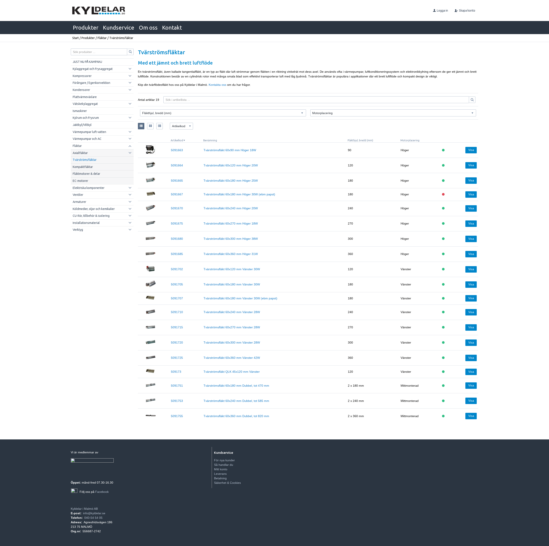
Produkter (85, 27)
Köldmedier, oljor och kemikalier (94, 209)
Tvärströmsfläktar (85, 159)
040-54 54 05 (93, 517)
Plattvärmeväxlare (85, 97)
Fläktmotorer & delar (86, 173)
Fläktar (102, 38)
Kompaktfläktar (83, 167)
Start (75, 38)
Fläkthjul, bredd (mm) (360, 140)
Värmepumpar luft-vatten (89, 132)
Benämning (210, 140)
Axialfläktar (80, 153)
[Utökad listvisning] (159, 126)
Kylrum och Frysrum (86, 117)
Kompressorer (82, 76)
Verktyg (78, 229)
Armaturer (79, 202)
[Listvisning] (141, 126)
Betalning (220, 478)
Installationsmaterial (86, 223)
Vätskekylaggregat (85, 104)
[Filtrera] (472, 100)
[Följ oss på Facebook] (74, 491)
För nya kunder (224, 460)
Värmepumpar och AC (87, 138)
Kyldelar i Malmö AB (84, 508)
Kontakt (172, 27)
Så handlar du (223, 464)
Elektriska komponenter (88, 188)
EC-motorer (80, 181)
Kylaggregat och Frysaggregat (93, 69)
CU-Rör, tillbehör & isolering (91, 215)
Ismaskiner (80, 111)
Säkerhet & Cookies (227, 482)
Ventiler (78, 194)
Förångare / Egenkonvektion (91, 82)
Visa (471, 150)
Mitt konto (220, 469)
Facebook (102, 491)
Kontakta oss (217, 84)
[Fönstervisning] (150, 126)
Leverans (220, 473)
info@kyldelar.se (94, 513)
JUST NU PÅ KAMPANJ (87, 61)
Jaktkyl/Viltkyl (82, 125)
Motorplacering (409, 140)
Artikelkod (177, 140)
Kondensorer (81, 90)
